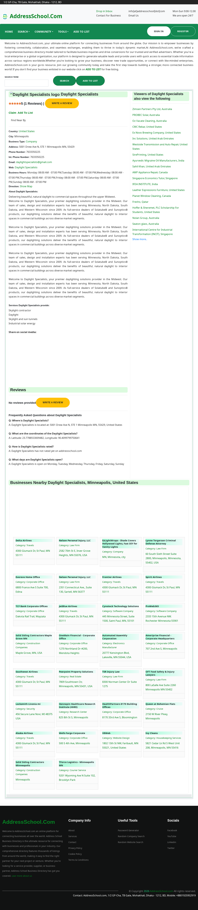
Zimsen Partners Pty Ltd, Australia (152, 109)
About (71, 830)
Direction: (14, 186)
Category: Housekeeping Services (163, 737)
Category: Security (25, 708)
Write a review (62, 103)
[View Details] (17, 561)
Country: (13, 131)
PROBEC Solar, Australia (146, 115)
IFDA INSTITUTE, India (145, 184)
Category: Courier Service (72, 770)
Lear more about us (21, 875)
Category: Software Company (117, 611)
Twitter (171, 848)
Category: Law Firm (69, 545)
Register (183, 31)
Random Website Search (130, 842)
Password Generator (128, 830)
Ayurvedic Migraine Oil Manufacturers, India (158, 160)
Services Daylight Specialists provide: (29, 305)
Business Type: (17, 141)
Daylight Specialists (26, 167)
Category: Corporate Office (30, 581)
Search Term (11, 77)
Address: (14, 146)
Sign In (159, 31)
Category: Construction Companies (28, 645)
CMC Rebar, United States (147, 126)
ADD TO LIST (93, 69)
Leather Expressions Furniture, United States (158, 190)
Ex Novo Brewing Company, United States (156, 132)
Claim (12, 112)
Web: (11, 167)
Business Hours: (18, 172)
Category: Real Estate (70, 676)
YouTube (171, 836)
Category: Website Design (116, 737)
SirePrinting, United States (147, 154)
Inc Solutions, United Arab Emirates (153, 138)
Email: (12, 162)
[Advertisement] (68, 356)
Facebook (172, 830)
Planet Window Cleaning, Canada (151, 196)
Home (9, 31)
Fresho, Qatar (140, 201)
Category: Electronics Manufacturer (113, 645)
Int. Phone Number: (19, 157)
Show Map (26, 186)
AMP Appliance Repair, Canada (150, 172)
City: (11, 136)
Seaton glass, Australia (145, 224)
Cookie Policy (75, 853)
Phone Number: (17, 152)
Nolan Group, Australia (145, 218)
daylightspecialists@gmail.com (34, 162)
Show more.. (139, 239)
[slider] (15, 103)
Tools (62, 31)
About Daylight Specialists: (23, 191)
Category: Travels (25, 545)
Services (72, 836)
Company (31, 141)
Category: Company (112, 551)
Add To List (81, 31)
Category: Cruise (154, 708)
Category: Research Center (73, 711)
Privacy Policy (75, 848)
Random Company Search (131, 836)
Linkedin (171, 842)
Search (23, 31)
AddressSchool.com (36, 16)
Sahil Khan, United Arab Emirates (151, 166)
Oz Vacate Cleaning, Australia (149, 121)
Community (43, 31)
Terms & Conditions (78, 859)
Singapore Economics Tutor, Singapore (155, 178)
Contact (72, 842)
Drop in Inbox (104, 11)
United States (26, 131)
